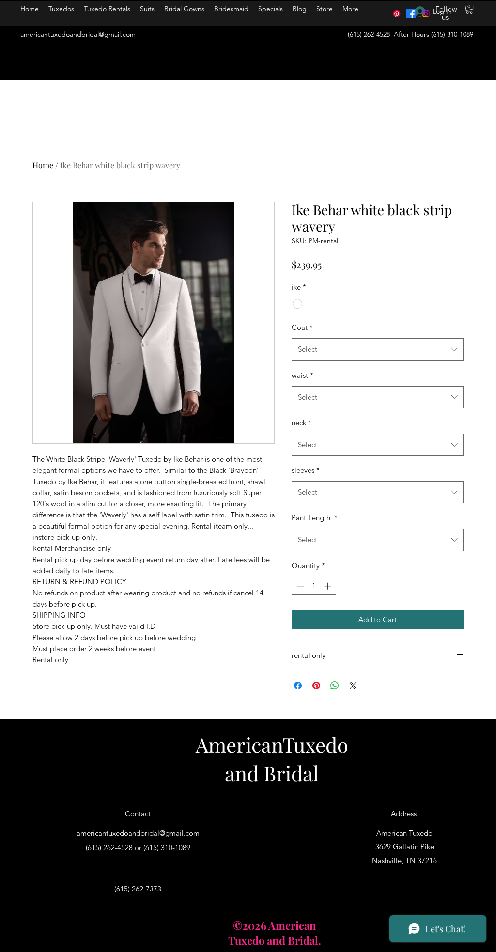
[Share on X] (353, 685)
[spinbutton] (314, 586)
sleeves (306, 470)
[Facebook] (411, 13)
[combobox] (378, 349)
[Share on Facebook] (298, 685)
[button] (469, 9)
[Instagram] (426, 13)
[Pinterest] (397, 13)
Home (42, 165)
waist (302, 375)
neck (301, 422)
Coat (302, 327)
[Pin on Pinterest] (316, 685)
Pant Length (315, 517)
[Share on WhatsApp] (335, 685)
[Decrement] (299, 586)
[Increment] (328, 586)
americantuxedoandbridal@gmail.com (78, 34)
